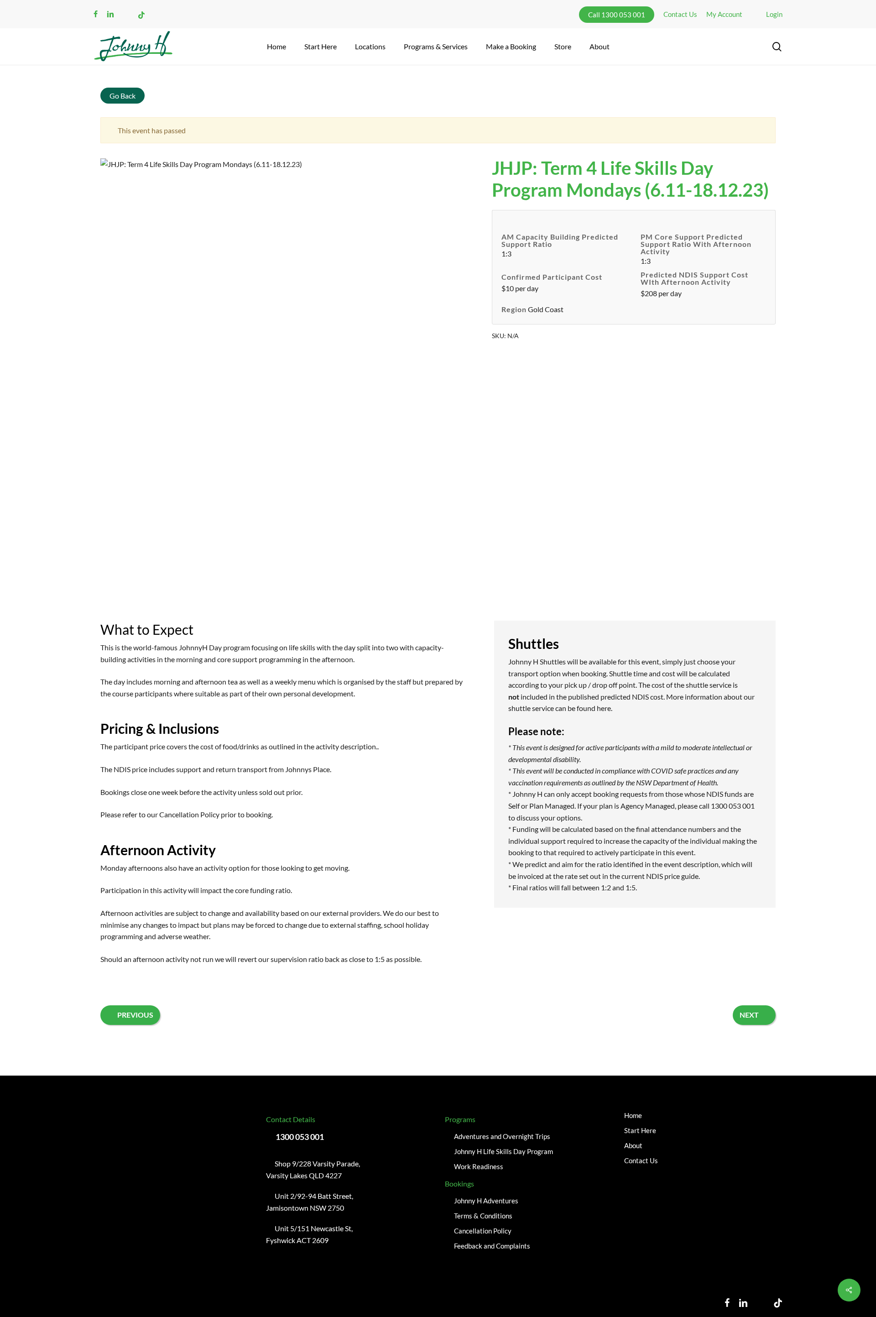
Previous (135, 1014)
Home (633, 1115)
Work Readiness (478, 1166)
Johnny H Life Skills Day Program (503, 1151)
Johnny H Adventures (486, 1201)
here (604, 708)
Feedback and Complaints (492, 1246)
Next (749, 1014)
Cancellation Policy (189, 814)
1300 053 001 (300, 1137)
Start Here (640, 1130)
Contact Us (641, 1160)
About (633, 1145)
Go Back (123, 95)
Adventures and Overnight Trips (502, 1136)
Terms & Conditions (483, 1216)
